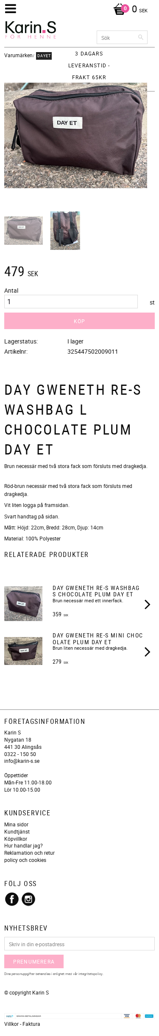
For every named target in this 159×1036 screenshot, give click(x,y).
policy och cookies (25, 859)
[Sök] (141, 37)
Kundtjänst (17, 831)
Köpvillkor (15, 838)
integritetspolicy (90, 973)
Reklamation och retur (29, 852)
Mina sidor (16, 824)
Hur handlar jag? (23, 845)
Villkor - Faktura (22, 1023)
